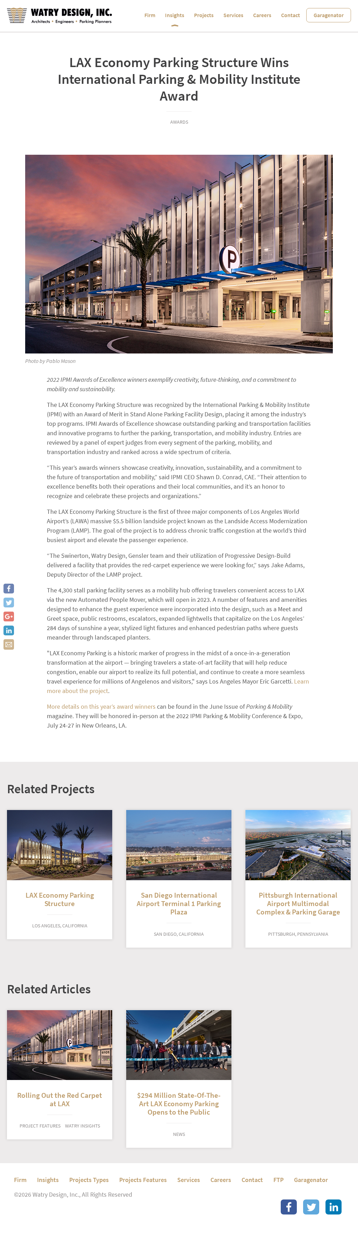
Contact (290, 15)
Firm (149, 15)
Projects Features (143, 1180)
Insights (174, 15)
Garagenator (329, 15)
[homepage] (59, 16)
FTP (278, 1180)
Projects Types (89, 1180)
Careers (262, 15)
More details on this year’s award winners (101, 706)
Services (233, 15)
